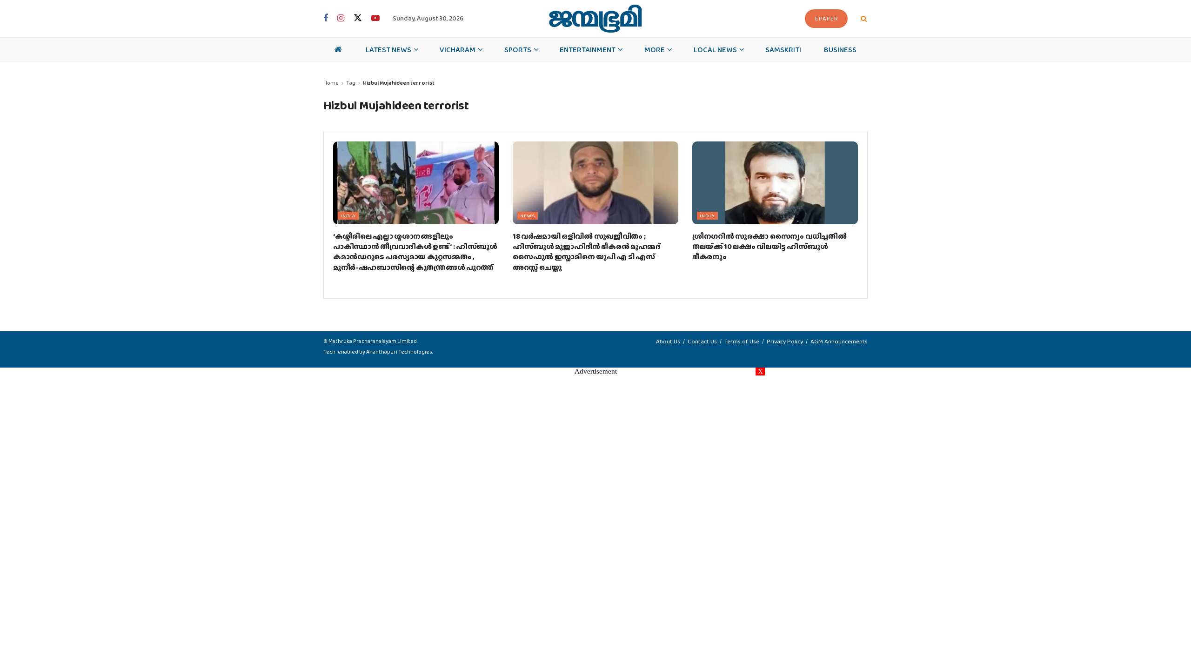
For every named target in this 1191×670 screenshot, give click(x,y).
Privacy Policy (785, 341)
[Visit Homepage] (595, 19)
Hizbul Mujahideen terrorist (399, 83)
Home (331, 83)
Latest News (388, 49)
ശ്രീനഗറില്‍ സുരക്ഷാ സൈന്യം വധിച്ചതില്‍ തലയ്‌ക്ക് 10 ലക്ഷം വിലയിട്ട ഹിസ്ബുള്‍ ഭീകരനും (769, 246)
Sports (517, 49)
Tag (350, 83)
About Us (668, 341)
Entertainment (588, 49)
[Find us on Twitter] (358, 18)
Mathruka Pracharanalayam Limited (372, 341)
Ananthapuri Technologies (399, 352)
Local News (715, 49)
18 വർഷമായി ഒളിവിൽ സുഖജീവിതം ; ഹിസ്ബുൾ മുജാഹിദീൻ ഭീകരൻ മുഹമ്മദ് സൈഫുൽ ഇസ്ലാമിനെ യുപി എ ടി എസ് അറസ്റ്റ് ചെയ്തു (587, 252)
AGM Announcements (839, 341)
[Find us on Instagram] (340, 18)
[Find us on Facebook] (325, 18)
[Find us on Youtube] (375, 18)
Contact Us (702, 341)
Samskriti (783, 49)
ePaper (826, 18)
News (527, 215)
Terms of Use (741, 341)
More (654, 49)
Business (840, 49)
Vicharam (457, 49)
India (348, 215)
